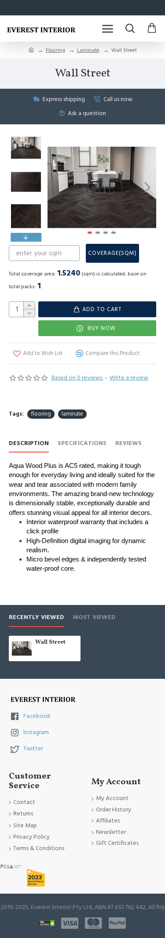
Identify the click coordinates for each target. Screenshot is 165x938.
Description (29, 444)
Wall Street (50, 642)
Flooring (55, 50)
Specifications (82, 444)
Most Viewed (94, 618)
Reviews (128, 444)
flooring (41, 414)
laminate (72, 414)
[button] (56, 187)
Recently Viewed (36, 618)
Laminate (88, 50)
